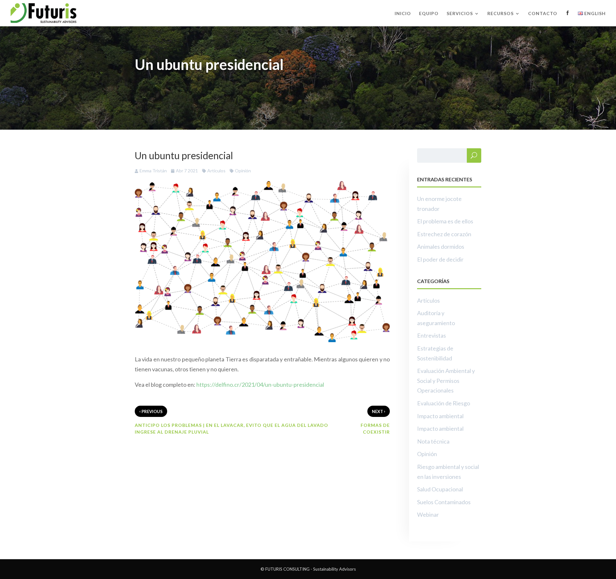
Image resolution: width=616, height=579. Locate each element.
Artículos (216, 170)
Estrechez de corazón (444, 234)
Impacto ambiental (440, 415)
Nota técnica (433, 441)
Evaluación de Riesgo (443, 403)
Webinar (428, 514)
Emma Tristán (153, 170)
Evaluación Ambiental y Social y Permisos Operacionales (446, 380)
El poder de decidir (440, 259)
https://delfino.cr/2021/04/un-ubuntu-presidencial (260, 384)
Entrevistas (431, 335)
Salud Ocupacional (440, 489)
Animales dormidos (440, 246)
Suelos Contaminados (444, 502)
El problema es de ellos (445, 221)
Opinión (243, 170)
